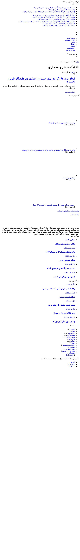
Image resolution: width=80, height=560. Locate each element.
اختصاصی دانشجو (69, 345)
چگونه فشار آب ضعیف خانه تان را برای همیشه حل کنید (56, 19)
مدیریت (72, 72)
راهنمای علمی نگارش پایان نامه (68, 211)
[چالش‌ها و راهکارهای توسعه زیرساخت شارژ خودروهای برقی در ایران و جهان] (54, 148)
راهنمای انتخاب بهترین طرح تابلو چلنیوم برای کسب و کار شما (54, 15)
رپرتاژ (73, 343)
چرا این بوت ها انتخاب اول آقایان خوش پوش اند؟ (58, 23)
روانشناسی (71, 48)
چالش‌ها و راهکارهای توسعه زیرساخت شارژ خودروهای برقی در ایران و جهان (48, 11)
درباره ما (72, 366)
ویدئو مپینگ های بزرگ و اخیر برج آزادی (62, 9)
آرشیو (73, 362)
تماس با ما (71, 364)
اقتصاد (73, 44)
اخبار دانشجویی (70, 40)
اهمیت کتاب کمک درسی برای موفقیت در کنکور (58, 25)
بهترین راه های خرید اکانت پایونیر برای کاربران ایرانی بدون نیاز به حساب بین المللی (47, 21)
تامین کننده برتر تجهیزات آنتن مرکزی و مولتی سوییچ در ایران (54, 7)
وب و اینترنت (70, 50)
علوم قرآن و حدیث (68, 351)
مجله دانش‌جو (70, 349)
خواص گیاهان (70, 337)
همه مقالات (71, 335)
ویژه (73, 331)
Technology (70, 355)
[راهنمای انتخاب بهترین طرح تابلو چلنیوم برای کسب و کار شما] (54, 203)
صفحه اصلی (71, 38)
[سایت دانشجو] (15, 41)
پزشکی (72, 46)
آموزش (72, 329)
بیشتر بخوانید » (70, 92)
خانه (77, 62)
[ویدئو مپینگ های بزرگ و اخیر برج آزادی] (54, 121)
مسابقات (72, 353)
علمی (73, 42)
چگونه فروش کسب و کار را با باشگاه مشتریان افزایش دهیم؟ (54, 17)
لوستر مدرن (75, 214)
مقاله (73, 341)
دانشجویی (71, 333)
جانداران (72, 339)
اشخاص (72, 347)
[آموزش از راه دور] (54, 175)
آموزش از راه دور (69, 13)
